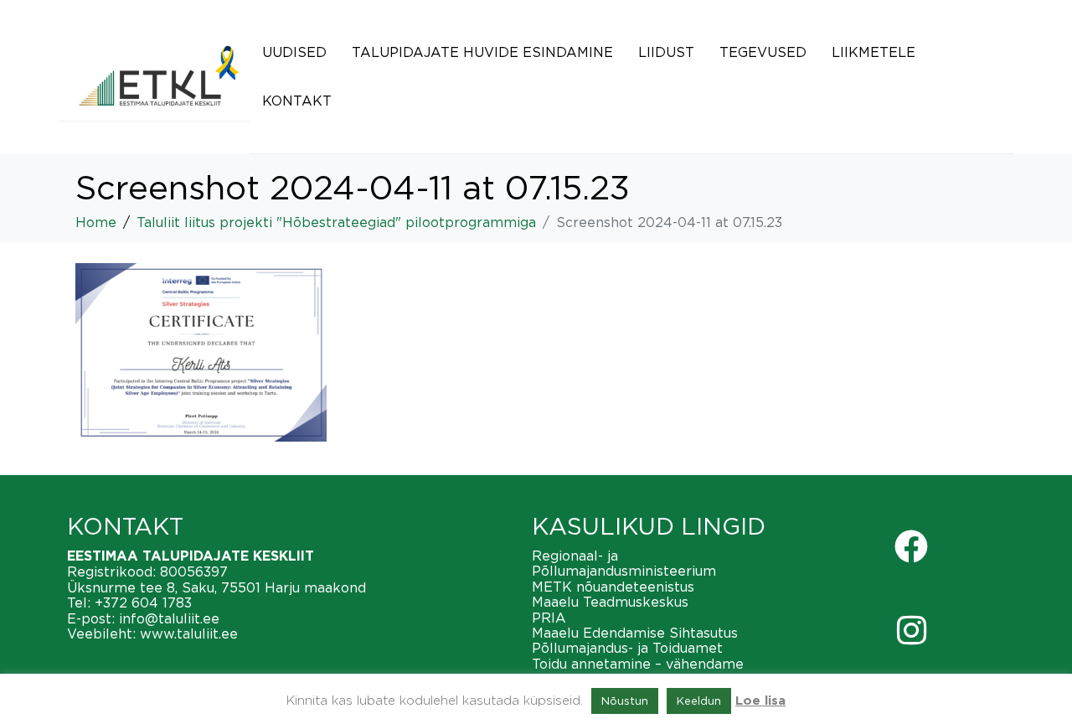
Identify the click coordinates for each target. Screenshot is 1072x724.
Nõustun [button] (624, 700)
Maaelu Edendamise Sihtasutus (635, 632)
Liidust (666, 51)
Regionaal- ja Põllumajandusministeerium (624, 563)
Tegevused (763, 51)
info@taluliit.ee (169, 618)
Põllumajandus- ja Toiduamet (627, 647)
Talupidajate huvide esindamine (482, 51)
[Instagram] (911, 630)
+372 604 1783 (143, 602)
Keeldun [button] (699, 700)
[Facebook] (911, 546)
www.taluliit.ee (189, 633)
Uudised (294, 51)
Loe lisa (760, 701)
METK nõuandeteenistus (613, 586)
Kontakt (297, 100)
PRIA (549, 617)
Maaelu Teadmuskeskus (610, 601)
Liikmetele (873, 51)
